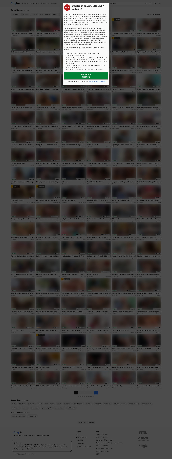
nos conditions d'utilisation (97, 81)
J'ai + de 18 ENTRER (86, 75)
